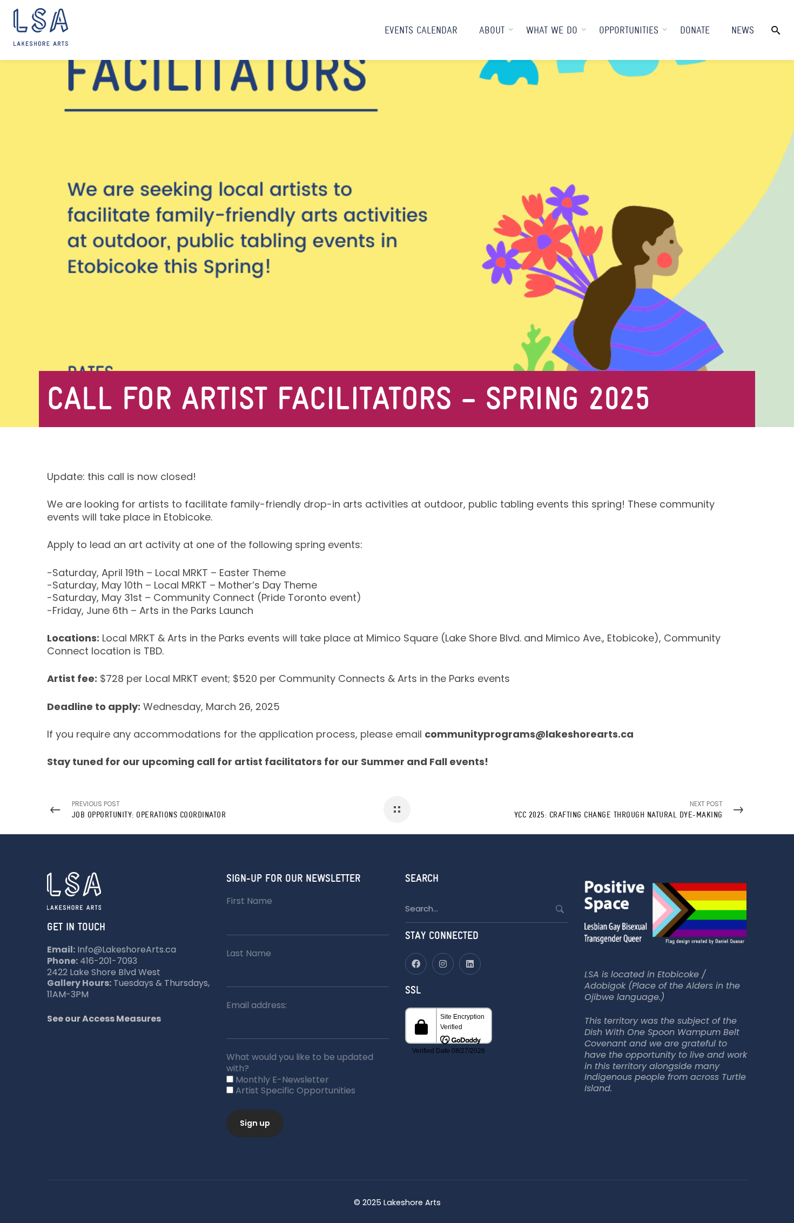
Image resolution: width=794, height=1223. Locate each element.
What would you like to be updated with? (299, 1063)
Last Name (248, 953)
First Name (249, 901)
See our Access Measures (104, 1018)
